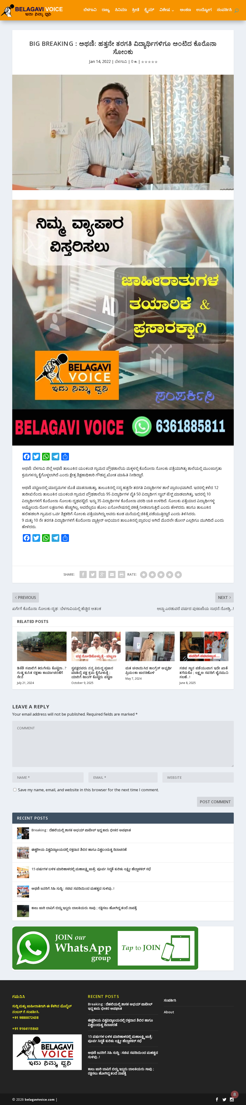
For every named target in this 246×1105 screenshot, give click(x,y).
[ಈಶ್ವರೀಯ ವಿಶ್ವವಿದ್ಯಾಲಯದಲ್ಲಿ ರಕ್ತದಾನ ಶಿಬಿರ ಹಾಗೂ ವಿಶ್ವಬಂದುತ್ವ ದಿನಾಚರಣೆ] (23, 853)
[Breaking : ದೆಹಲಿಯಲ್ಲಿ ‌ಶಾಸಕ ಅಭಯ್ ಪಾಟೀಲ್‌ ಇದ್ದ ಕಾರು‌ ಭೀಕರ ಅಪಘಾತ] (23, 833)
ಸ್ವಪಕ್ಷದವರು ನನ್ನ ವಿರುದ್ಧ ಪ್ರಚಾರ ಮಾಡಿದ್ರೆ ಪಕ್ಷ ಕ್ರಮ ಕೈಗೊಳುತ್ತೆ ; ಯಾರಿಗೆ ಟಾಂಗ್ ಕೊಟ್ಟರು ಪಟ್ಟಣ (92, 672)
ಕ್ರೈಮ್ (149, 10)
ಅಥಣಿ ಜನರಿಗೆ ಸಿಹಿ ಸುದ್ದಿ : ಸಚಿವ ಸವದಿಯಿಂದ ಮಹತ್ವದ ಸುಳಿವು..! (72, 888)
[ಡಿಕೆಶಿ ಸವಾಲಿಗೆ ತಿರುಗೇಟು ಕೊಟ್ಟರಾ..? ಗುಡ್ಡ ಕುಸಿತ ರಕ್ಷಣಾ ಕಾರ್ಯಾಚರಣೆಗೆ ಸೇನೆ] (41, 646)
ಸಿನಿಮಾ (121, 10)
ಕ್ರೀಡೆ (135, 10)
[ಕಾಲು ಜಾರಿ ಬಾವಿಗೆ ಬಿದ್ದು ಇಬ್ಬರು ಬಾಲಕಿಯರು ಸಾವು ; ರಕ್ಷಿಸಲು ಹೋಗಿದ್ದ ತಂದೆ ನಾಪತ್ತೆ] (23, 911)
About (169, 1012)
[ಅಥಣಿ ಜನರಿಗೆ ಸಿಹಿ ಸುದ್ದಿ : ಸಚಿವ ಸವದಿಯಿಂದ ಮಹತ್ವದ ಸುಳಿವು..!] (23, 892)
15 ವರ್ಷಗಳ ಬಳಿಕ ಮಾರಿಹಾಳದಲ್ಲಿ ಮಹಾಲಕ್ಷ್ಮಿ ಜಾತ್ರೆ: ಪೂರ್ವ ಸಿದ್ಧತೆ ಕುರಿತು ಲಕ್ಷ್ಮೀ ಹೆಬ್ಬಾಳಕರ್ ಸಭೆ (91, 869)
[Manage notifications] (235, 1094)
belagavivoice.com (40, 1099)
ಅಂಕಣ (185, 10)
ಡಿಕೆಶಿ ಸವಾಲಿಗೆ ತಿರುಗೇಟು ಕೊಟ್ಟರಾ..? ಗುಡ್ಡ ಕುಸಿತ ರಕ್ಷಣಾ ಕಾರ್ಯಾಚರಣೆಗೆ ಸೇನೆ (41, 672)
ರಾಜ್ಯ (106, 10)
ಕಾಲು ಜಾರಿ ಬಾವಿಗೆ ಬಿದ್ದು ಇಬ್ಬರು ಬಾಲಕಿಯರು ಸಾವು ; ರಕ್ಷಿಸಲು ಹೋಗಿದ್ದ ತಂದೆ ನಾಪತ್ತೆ (84, 908)
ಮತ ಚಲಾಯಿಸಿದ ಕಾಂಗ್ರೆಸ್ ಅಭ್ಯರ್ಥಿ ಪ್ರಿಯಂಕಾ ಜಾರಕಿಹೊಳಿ (148, 670)
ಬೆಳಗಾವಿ (90, 10)
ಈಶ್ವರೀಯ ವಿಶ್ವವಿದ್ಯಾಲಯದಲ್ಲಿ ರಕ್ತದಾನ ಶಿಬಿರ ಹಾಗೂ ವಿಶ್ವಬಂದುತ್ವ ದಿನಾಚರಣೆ (79, 849)
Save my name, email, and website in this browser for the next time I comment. (88, 789)
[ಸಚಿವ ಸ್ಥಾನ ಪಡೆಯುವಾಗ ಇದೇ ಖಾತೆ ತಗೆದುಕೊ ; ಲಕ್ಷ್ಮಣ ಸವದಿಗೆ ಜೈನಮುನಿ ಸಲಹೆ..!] (204, 646)
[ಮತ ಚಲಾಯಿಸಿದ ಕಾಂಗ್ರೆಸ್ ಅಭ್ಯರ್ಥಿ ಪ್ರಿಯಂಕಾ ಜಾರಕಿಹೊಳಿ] (150, 646)
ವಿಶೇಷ (165, 10)
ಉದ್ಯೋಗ (204, 10)
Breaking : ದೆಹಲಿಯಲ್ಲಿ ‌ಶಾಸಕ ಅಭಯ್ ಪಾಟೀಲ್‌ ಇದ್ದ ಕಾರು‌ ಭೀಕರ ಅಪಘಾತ (81, 830)
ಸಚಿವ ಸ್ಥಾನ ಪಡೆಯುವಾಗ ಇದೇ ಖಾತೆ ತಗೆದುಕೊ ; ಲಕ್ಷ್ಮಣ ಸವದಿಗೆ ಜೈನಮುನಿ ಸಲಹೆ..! (203, 672)
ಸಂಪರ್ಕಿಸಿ (224, 10)
